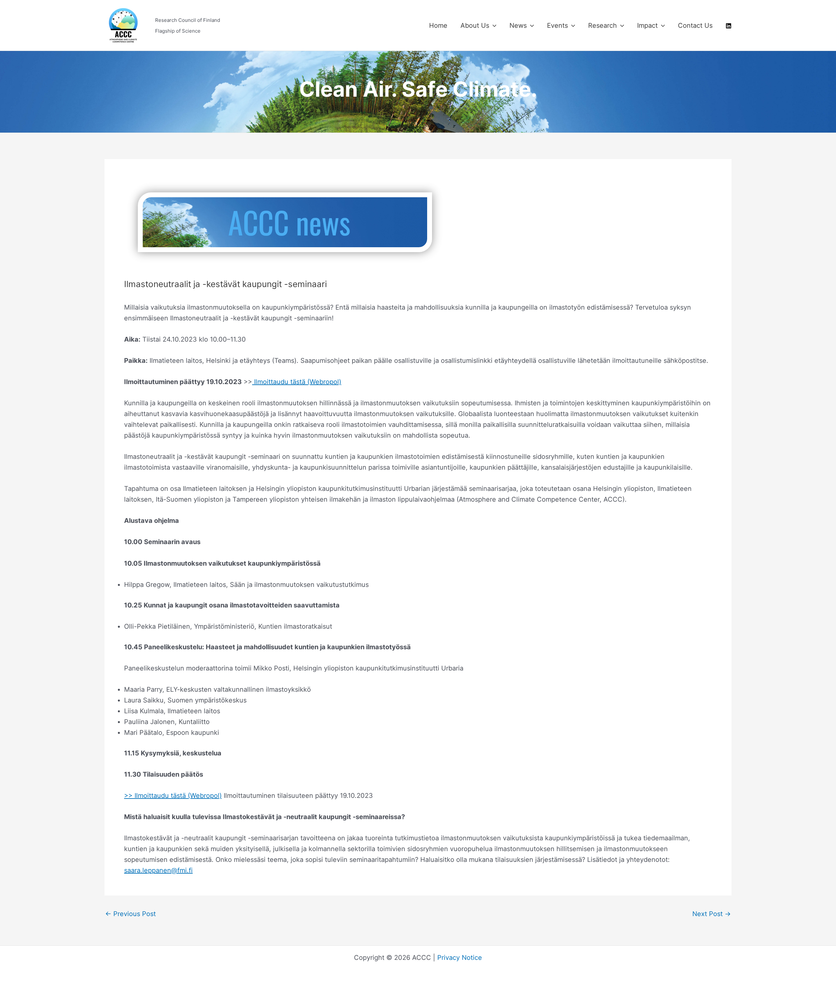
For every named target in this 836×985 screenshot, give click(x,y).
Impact (647, 25)
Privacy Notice (459, 957)
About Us (474, 25)
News (518, 25)
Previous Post (130, 914)
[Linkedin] (729, 26)
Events (557, 25)
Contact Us (695, 25)
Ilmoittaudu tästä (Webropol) (296, 382)
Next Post (711, 914)
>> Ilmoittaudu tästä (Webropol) (173, 795)
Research (602, 25)
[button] (492, 25)
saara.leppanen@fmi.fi (158, 870)
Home (438, 25)
